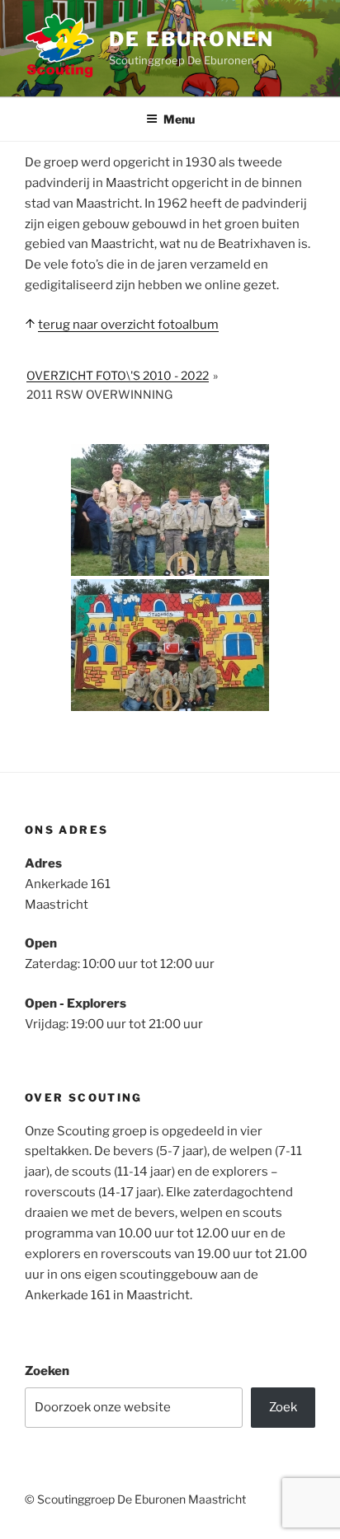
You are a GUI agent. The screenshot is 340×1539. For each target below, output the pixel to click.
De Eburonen (191, 39)
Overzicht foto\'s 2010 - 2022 (117, 375)
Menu (179, 119)
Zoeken (47, 1371)
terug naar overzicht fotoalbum (128, 324)
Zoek (283, 1407)
